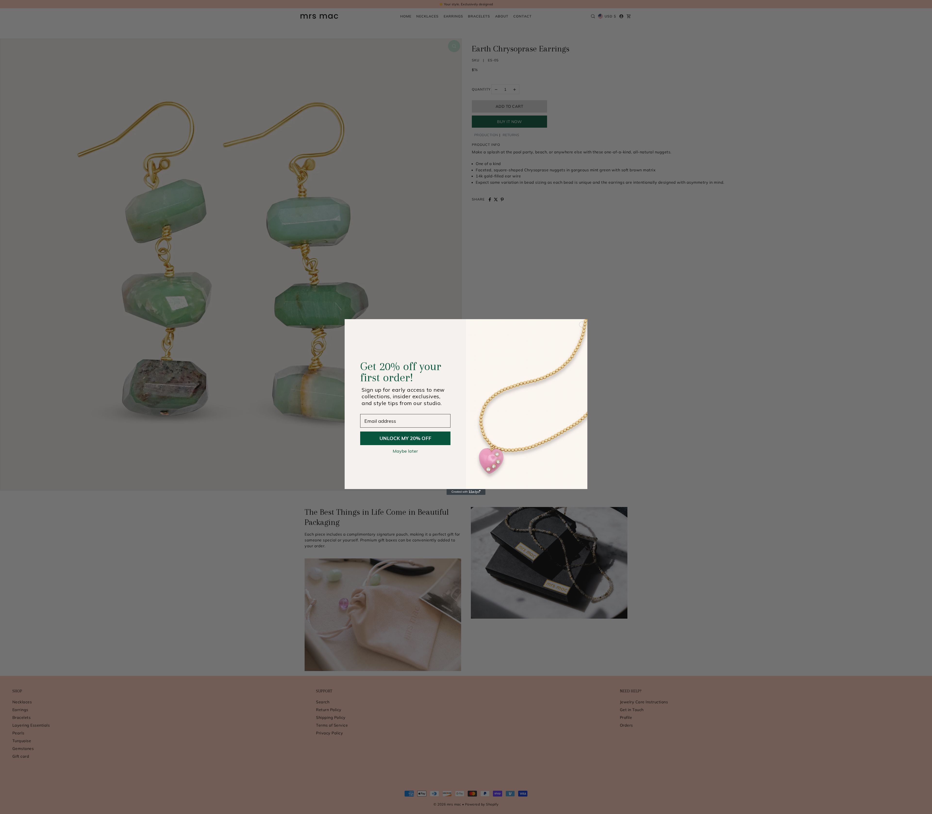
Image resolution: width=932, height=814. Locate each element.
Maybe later (405, 451)
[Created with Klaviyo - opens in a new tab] (466, 492)
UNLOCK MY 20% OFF (405, 438)
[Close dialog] (582, 324)
